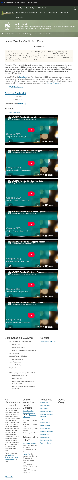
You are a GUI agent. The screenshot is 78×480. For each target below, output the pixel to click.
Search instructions (14, 112)
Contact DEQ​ (44, 403)
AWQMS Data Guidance (16, 87)
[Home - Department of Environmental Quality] (2, 34)
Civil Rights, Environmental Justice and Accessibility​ (11, 457)
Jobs (41, 419)
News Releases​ (45, 425)
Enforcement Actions (46, 411)
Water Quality (10, 34)
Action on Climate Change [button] (49, 12)
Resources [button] (64, 12)
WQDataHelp (22, 104)
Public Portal (23, 77)
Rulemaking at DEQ (46, 440)
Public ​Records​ (44, 437)
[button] (5, 5)
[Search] (75, 9)
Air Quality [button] (20, 8)
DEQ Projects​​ (44, 409)
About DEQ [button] (20, 17)
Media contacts (45, 422)
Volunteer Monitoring (53, 83)
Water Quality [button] (43, 8)
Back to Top (9, 477)
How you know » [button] (32, 2)
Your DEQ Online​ (45, 443)
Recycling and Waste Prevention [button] (26, 12)
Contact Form (27, 454)
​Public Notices (44, 434)
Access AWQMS (15, 93)
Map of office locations (29, 443)
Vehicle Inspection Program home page (29, 412)
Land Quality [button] (31, 8)
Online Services (45, 428)
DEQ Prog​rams (45, 406)
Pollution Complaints (46, 431)
